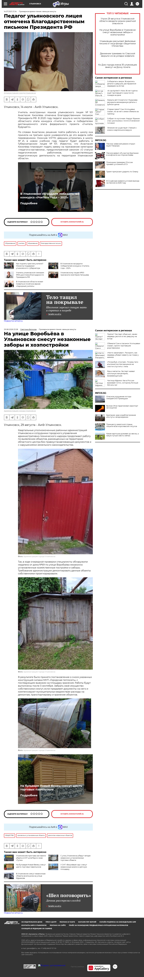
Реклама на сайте (58, 925)
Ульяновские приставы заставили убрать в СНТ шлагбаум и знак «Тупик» (31, 858)
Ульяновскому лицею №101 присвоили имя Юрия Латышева (74, 274)
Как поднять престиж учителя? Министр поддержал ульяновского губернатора (29, 266)
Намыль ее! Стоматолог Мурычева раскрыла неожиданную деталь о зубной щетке (122, 102)
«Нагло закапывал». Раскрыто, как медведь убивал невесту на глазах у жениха (123, 355)
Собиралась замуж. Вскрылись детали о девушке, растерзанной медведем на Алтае (121, 83)
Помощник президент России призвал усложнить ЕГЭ (119, 163)
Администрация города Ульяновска (20, 93)
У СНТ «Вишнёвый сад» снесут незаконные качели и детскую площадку (73, 867)
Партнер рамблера (77, 966)
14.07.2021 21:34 (10, 11)
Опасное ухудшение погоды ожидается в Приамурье (118, 398)
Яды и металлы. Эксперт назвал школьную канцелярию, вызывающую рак (121, 373)
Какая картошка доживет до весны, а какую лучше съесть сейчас (122, 435)
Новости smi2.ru (13, 321)
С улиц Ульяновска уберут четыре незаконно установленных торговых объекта (75, 858)
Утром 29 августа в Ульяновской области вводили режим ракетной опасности (117, 21)
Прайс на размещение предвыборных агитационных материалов (98, 925)
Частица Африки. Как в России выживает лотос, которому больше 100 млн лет (122, 382)
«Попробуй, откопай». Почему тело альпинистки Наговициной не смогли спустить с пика (122, 364)
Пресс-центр (51, 922)
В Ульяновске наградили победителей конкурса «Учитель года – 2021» (50, 195)
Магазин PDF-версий (87, 922)
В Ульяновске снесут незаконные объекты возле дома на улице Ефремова (30, 876)
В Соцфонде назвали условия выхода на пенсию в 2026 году (122, 182)
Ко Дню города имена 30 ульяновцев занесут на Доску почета (117, 66)
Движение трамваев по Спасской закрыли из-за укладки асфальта (117, 54)
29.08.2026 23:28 (11, 329)
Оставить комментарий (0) (72, 222)
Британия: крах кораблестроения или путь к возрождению (121, 416)
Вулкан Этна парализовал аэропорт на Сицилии (122, 407)
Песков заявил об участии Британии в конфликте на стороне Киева (122, 154)
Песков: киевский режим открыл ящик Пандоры (120, 145)
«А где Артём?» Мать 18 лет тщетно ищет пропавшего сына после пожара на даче (122, 93)
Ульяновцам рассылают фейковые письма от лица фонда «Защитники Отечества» (117, 43)
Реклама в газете (67, 922)
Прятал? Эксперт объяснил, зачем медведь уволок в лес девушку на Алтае (122, 336)
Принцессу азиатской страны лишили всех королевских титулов (121, 425)
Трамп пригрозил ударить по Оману (122, 172)
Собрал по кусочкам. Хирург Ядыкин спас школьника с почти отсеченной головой (123, 120)
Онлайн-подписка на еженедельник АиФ (117, 922)
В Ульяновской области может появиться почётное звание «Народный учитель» (29, 284)
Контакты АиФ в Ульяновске (34, 925)
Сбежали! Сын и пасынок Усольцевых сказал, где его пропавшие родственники (123, 345)
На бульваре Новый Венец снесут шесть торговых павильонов (51, 787)
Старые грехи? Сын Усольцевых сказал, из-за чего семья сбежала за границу (123, 111)
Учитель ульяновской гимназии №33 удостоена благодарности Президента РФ (30, 275)
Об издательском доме (31, 922)
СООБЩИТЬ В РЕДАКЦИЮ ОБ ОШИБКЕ (36, 929)
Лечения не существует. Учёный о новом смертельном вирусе (122, 129)
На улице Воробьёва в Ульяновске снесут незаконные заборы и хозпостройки (117, 32)
